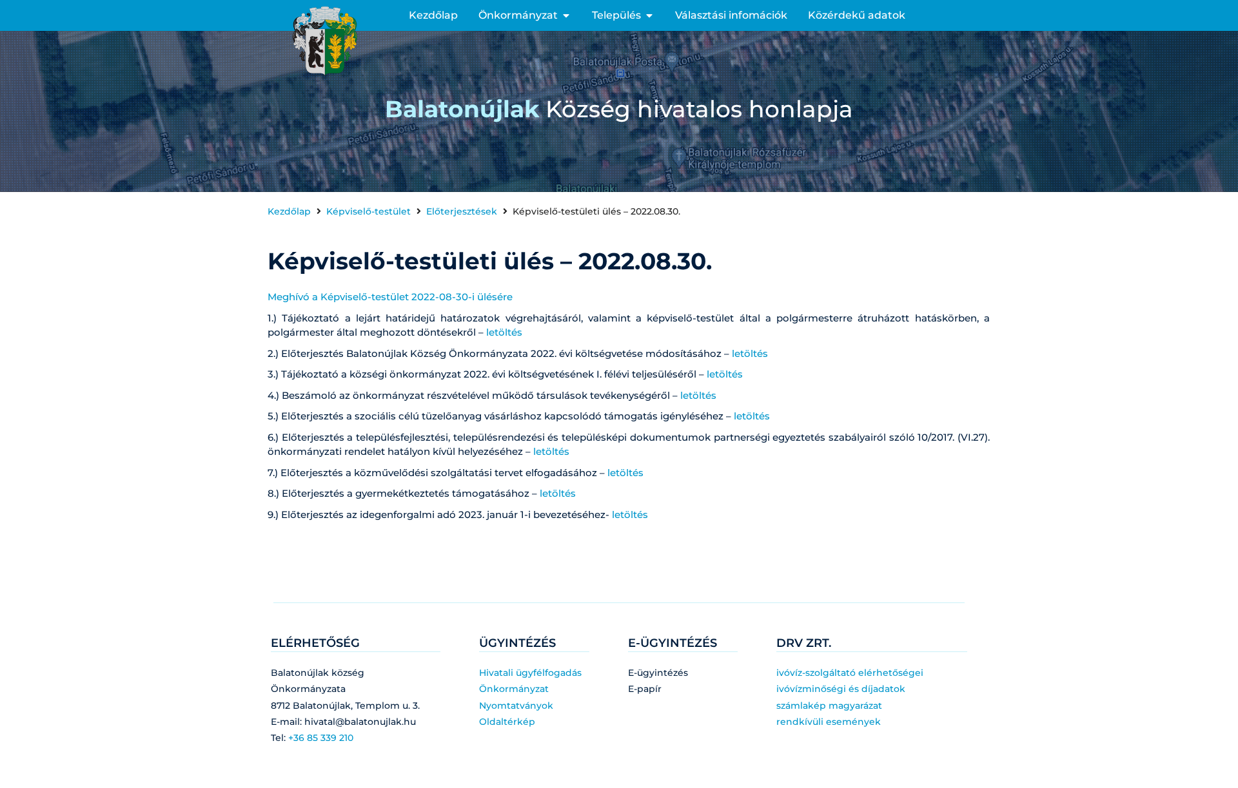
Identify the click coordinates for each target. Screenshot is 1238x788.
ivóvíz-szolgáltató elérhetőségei (849, 672)
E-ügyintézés (658, 672)
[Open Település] (649, 15)
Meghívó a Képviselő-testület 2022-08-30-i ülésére (390, 297)
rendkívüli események (828, 721)
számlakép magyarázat (829, 705)
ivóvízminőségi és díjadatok (840, 689)
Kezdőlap (289, 211)
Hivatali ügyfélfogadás (530, 672)
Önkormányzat (514, 689)
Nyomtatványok (516, 705)
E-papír (645, 689)
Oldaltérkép (507, 721)
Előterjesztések (461, 211)
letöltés (504, 332)
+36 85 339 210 (320, 738)
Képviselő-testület (368, 211)
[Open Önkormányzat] (566, 15)
